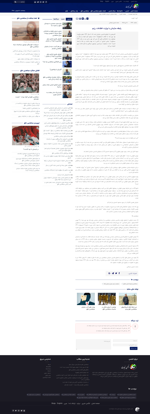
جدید (62, 19)
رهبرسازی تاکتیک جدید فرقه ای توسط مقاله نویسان (57, 133)
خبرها (49, 364)
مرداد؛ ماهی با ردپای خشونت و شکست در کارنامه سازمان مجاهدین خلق (27, 104)
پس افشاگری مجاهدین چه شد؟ (52, 62)
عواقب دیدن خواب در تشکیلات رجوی (28, 116)
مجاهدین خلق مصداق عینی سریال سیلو (79, 364)
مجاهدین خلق (85, 11)
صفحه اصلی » (122, 14)
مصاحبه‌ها (48, 369)
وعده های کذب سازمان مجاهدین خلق (88, 308)
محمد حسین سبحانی (114, 23)
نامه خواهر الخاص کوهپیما (82, 372)
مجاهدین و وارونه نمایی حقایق (130, 284)
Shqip (101, 1)
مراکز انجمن (112, 11)
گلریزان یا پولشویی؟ (56, 69)
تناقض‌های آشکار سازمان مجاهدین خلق (79, 370)
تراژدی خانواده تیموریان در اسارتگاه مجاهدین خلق (26, 63)
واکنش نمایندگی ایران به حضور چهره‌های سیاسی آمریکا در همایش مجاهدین (58, 127)
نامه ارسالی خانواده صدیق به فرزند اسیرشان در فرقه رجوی (57, 162)
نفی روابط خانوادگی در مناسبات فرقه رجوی (88, 397)
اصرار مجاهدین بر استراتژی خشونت (127, 395)
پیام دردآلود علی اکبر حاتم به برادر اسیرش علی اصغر (57, 116)
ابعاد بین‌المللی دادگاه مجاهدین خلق (61, 153)
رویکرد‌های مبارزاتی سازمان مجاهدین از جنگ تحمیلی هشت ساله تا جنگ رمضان (26, 164)
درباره (78, 403)
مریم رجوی (48, 375)
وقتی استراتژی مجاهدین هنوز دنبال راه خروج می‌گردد (26, 112)
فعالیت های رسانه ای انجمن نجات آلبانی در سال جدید (58, 166)
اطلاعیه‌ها (48, 367)
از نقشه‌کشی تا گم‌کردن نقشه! (31, 108)
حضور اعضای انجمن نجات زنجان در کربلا (52, 86)
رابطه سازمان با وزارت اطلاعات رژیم (106, 28)
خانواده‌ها (120, 11)
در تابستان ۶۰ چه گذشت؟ (31, 149)
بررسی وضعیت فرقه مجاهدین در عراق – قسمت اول (57, 131)
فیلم (66, 11)
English (107, 1)
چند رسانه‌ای (74, 11)
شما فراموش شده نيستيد (64, 175)
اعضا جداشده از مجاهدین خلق (27, 18)
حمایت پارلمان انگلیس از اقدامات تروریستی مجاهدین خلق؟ (59, 119)
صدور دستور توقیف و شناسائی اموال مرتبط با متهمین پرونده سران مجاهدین (53, 33)
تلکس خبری (119, 1)
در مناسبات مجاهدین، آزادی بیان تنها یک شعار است (75, 382)
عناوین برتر (81, 395)
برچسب (113, 395)
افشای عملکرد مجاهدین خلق (29, 70)
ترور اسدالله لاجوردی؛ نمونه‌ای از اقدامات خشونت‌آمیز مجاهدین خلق (28, 155)
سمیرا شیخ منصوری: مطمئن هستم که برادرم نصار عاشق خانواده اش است (57, 149)
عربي (112, 1)
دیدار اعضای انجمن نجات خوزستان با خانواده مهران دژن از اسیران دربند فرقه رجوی (57, 179)
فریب (132, 18)
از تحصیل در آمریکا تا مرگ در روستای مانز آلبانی (26, 51)
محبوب (69, 19)
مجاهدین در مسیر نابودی (34, 395)
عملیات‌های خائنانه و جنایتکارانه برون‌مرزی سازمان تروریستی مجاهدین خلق (27, 160)
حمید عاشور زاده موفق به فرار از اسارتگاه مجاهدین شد (57, 171)
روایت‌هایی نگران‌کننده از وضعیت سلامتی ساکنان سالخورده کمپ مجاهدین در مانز (73, 378)
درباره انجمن (134, 1)
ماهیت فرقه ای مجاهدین (69, 395)
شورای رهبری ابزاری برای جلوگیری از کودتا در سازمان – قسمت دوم (53, 56)
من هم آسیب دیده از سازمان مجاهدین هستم (53, 47)
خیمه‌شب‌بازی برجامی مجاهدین (62, 136)
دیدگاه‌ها (56, 19)
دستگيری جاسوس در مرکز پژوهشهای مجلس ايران (57, 123)
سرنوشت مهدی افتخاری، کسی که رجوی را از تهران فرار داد (27, 55)
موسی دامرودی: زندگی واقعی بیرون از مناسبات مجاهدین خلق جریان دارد (58, 140)
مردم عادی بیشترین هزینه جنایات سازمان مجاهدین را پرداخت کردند (27, 169)
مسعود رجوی (47, 373)
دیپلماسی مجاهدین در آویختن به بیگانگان (97, 395)
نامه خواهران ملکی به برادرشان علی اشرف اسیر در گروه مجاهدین (72, 375)
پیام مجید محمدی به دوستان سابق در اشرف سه (53, 24)
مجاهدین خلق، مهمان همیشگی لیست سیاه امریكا (57, 113)
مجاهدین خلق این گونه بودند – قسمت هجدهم (27, 98)
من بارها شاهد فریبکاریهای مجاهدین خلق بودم (129, 308)
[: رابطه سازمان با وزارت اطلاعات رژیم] (77, 19)
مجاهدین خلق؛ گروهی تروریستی (51, 395)
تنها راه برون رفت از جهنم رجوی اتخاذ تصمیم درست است (74, 367)
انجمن (127, 11)
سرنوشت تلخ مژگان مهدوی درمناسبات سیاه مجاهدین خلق (26, 46)
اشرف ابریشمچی (47, 377)
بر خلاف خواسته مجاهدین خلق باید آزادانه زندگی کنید (52, 78)
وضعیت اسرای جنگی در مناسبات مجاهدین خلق (109, 308)
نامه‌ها (49, 371)
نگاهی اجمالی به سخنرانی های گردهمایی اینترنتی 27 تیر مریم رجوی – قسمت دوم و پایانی (57, 109)
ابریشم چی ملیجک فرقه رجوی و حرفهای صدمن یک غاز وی (57, 157)
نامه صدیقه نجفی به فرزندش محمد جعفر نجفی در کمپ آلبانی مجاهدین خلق (57, 183)
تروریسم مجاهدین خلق (31, 123)
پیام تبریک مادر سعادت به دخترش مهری (54, 93)
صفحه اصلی (134, 11)
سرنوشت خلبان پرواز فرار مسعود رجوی (28, 59)
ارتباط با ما (126, 1)
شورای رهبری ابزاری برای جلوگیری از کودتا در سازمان (54, 40)
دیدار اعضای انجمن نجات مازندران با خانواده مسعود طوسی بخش (57, 145)
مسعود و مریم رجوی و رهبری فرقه (111, 284)
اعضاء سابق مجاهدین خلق (98, 11)
